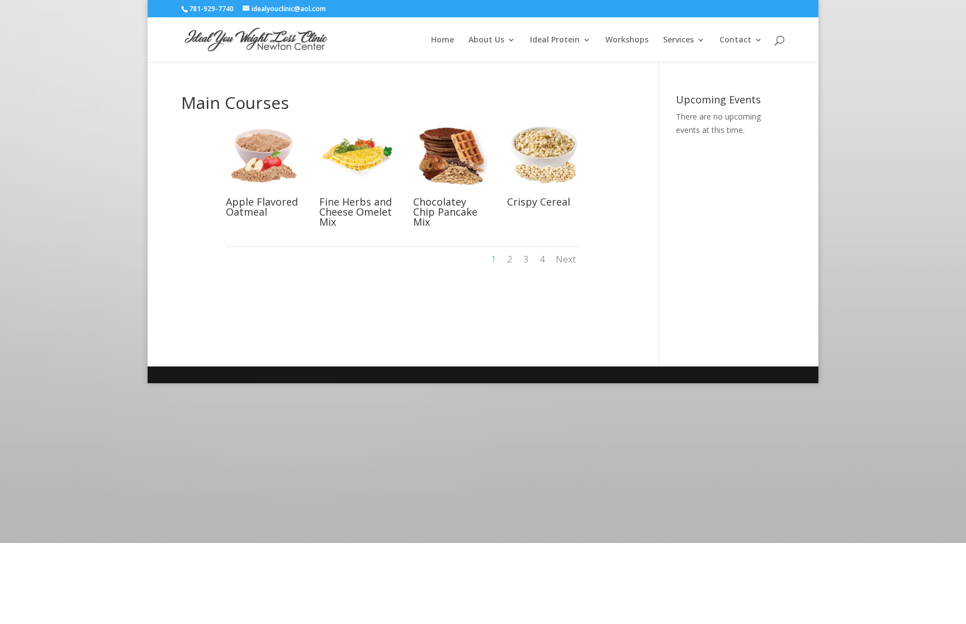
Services (678, 40)
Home (442, 40)
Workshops (626, 40)
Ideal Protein (555, 40)
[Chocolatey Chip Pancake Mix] (450, 190)
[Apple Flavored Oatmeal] (263, 190)
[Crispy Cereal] (544, 190)
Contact (735, 40)
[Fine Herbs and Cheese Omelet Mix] (356, 190)
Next (566, 259)
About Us (486, 40)
